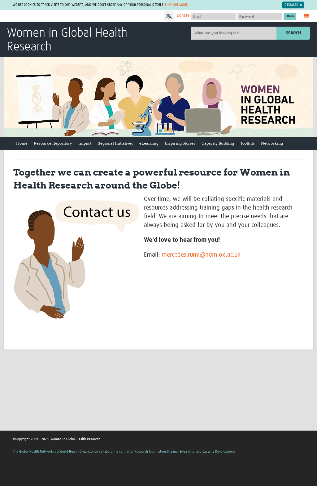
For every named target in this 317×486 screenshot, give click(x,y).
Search (293, 33)
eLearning (148, 143)
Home (22, 143)
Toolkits (247, 143)
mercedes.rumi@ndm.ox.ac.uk (201, 255)
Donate (183, 15)
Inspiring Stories (180, 143)
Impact (84, 143)
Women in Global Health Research (67, 40)
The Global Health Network (53, 16)
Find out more (176, 5)
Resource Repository (53, 143)
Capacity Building (218, 143)
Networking (272, 143)
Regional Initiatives (115, 143)
